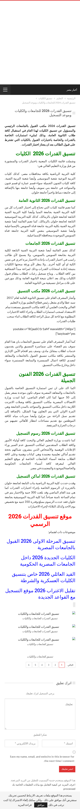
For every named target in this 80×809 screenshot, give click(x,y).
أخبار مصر (72, 89)
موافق (40, 804)
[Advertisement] (40, 42)
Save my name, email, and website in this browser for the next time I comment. (42, 758)
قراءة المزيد (25, 805)
